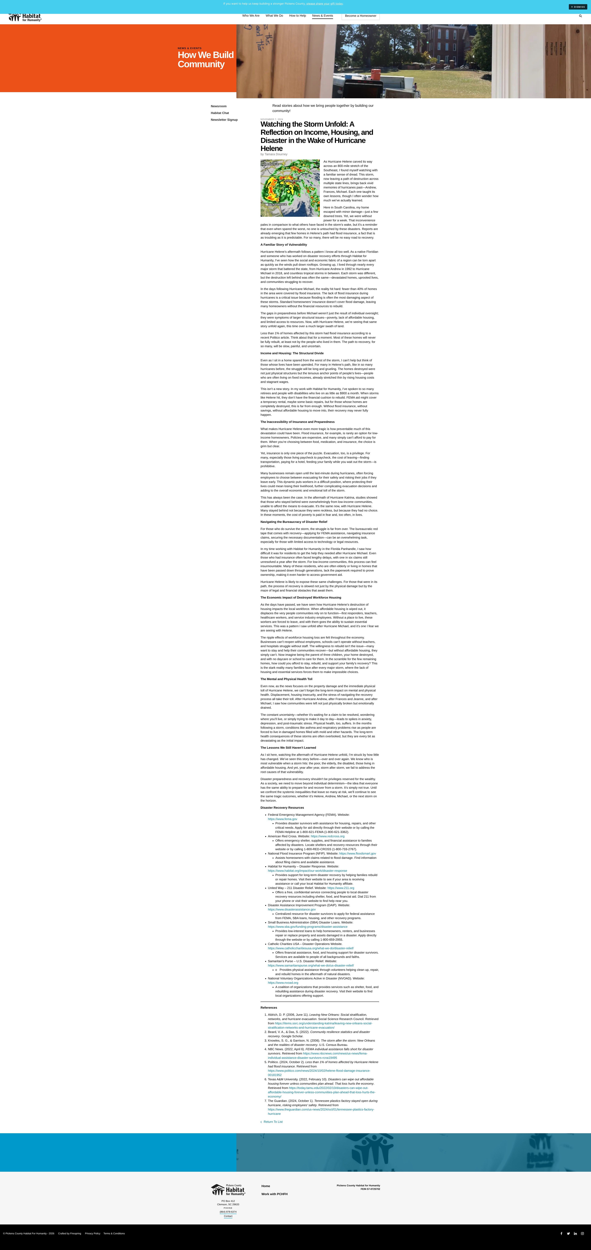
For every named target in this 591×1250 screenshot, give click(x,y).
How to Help (297, 15)
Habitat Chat (220, 113)
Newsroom (219, 106)
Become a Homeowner (360, 16)
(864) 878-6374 (228, 1212)
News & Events (322, 15)
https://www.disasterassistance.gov (292, 909)
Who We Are (251, 15)
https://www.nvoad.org (283, 982)
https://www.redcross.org (328, 836)
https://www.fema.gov (282, 819)
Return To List (273, 1122)
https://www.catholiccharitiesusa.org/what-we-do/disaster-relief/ (311, 948)
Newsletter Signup (224, 120)
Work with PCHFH (274, 1194)
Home (265, 1186)
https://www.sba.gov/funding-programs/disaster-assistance (308, 927)
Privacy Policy (92, 1233)
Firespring (75, 1233)
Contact (228, 1216)
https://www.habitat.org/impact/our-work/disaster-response (307, 871)
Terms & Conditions (114, 1233)
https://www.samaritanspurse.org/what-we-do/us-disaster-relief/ (311, 965)
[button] (580, 16)
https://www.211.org (340, 888)
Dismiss (579, 7)
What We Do (274, 15)
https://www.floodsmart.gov (357, 853)
